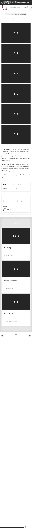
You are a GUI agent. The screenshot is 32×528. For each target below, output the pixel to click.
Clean (11, 198)
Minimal (7, 201)
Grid (24, 198)
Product (14, 201)
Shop (20, 201)
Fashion (18, 198)
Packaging (16, 21)
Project (12, 14)
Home (7, 14)
